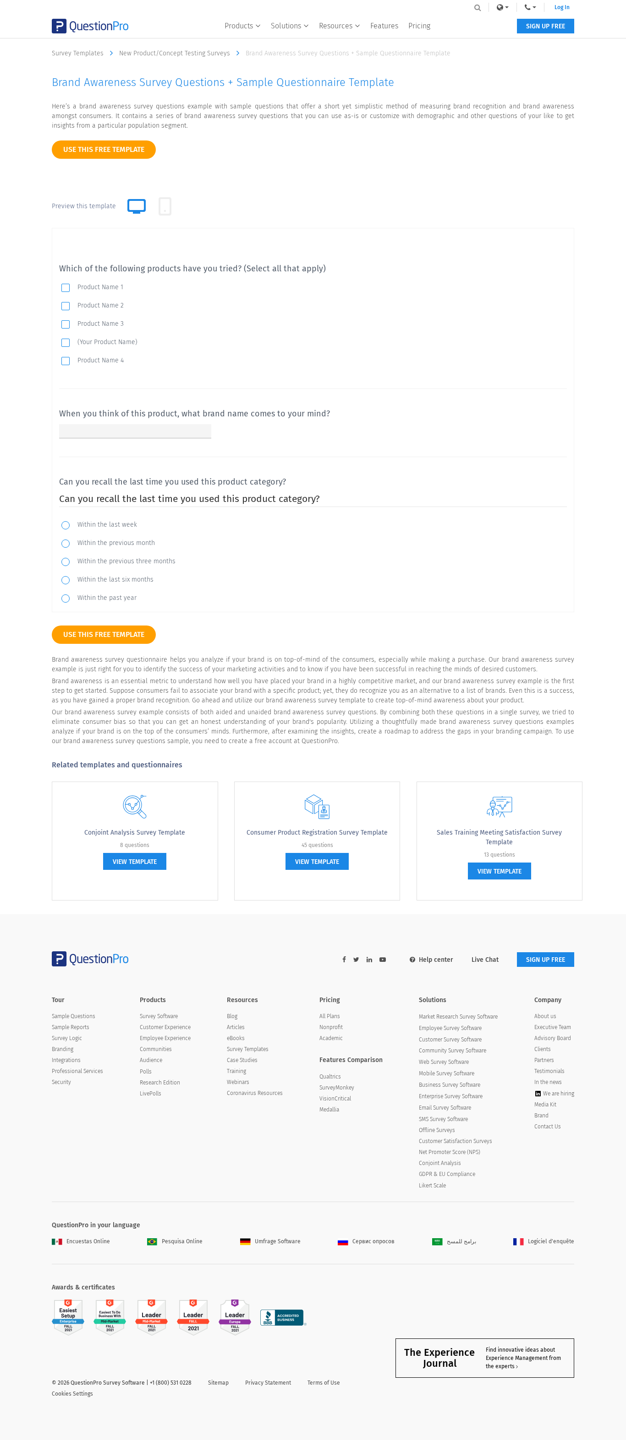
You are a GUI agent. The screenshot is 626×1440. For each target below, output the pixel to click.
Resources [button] (335, 26)
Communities (156, 1049)
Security (61, 1082)
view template (135, 862)
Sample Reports (70, 1027)
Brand (541, 1115)
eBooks (236, 1038)
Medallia (329, 1109)
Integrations (66, 1060)
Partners (544, 1060)
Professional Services (77, 1071)
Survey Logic (67, 1038)
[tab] (165, 206)
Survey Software (159, 1016)
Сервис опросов (373, 1241)
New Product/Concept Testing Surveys (175, 53)
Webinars (238, 1082)
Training (236, 1071)
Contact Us (547, 1126)
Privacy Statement (268, 1383)
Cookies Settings (72, 1394)
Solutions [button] (286, 26)
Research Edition (160, 1082)
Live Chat (485, 960)
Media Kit (545, 1104)
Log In (562, 7)
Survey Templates (78, 53)
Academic (331, 1038)
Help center (436, 960)
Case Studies (242, 1060)
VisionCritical (335, 1098)
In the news (548, 1082)
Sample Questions (73, 1016)
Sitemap (218, 1383)
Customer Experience (165, 1027)
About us (545, 1016)
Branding (62, 1049)
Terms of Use (324, 1383)
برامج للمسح (461, 1241)
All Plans (329, 1016)
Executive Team (552, 1027)
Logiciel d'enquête (551, 1241)
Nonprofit (331, 1027)
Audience (151, 1060)
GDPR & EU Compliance (447, 1174)
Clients (542, 1049)
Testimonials (549, 1071)
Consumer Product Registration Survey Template (317, 832)
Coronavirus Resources (255, 1093)
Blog (232, 1016)
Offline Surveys (437, 1130)
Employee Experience (165, 1038)
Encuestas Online (88, 1241)
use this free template (103, 149)
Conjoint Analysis (440, 1163)
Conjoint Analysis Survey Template (134, 832)
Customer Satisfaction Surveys (455, 1141)
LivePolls (150, 1093)
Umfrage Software (278, 1241)
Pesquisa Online (182, 1241)
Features (384, 26)
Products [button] (239, 26)
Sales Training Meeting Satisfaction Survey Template (499, 837)
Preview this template (84, 206)
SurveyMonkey (336, 1087)
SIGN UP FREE (545, 26)
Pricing (419, 26)
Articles (236, 1027)
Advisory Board (552, 1038)
